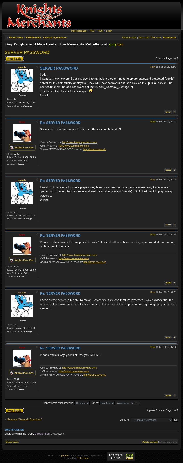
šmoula (22, 67)
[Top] (175, 112)
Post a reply (11, 57)
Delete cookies (150, 442)
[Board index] (39, 28)
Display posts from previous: (58, 402)
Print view (156, 37)
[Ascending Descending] (128, 402)
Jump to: (124, 419)
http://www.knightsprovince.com (79, 142)
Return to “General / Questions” (24, 419)
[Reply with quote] (168, 112)
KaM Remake (33, 37)
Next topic (144, 37)
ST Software (83, 458)
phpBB (64, 455)
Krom (22, 122)
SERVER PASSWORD (27, 52)
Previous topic (129, 37)
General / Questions (55, 37)
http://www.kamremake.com (74, 145)
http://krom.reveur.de (94, 149)
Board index (16, 37)
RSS (100, 31)
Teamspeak (169, 37)
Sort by (95, 402)
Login (109, 31)
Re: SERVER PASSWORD (60, 123)
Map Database (78, 31)
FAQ (92, 31)
